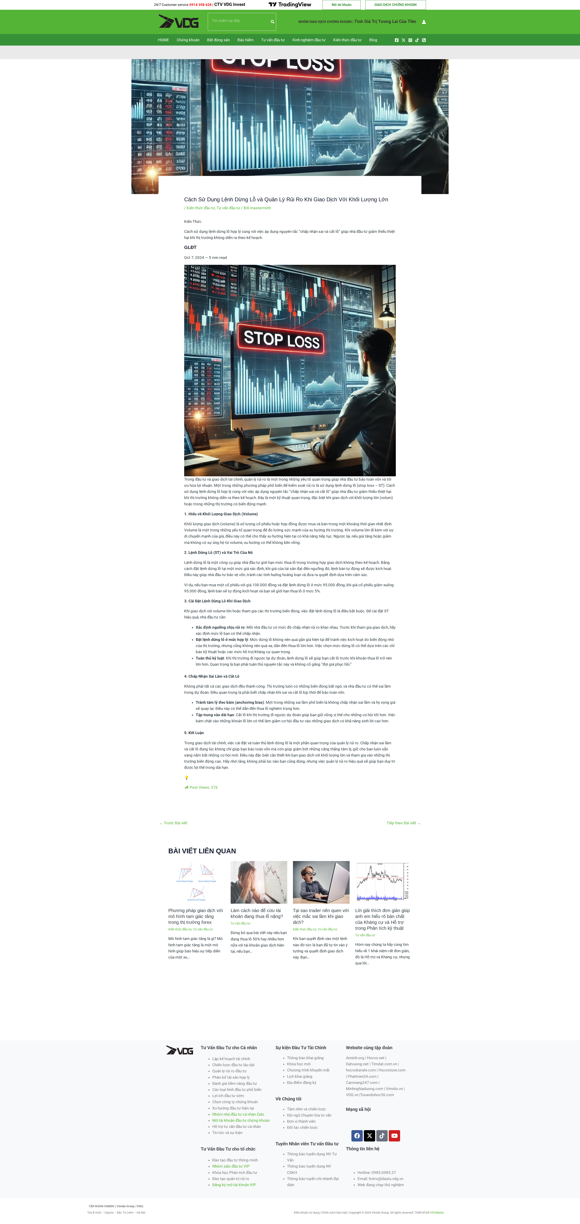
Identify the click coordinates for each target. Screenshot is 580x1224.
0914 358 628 (201, 5)
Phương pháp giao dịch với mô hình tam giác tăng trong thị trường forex (195, 916)
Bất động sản (218, 40)
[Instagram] (410, 40)
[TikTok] (417, 40)
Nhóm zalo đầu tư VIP (231, 1166)
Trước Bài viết (173, 823)
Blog (373, 40)
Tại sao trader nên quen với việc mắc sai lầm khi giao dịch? (321, 916)
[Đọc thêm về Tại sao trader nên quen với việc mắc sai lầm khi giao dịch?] (321, 882)
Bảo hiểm (245, 40)
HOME (163, 40)
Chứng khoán (188, 40)
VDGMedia (437, 1212)
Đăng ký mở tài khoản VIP (234, 1185)
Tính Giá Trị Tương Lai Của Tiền (385, 21)
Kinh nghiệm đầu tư (309, 40)
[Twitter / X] (403, 40)
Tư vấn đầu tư (273, 40)
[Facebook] (397, 40)
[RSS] (424, 40)
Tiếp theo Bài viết (404, 823)
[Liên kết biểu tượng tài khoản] (424, 22)
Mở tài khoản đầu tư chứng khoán (241, 1120)
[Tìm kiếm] (273, 22)
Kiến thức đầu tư (347, 40)
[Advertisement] (245, 1024)
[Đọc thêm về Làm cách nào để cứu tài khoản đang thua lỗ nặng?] (259, 882)
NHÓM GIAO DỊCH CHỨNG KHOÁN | (325, 22)
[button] (341, 5)
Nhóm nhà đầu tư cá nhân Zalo (238, 1114)
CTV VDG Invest (229, 4)
